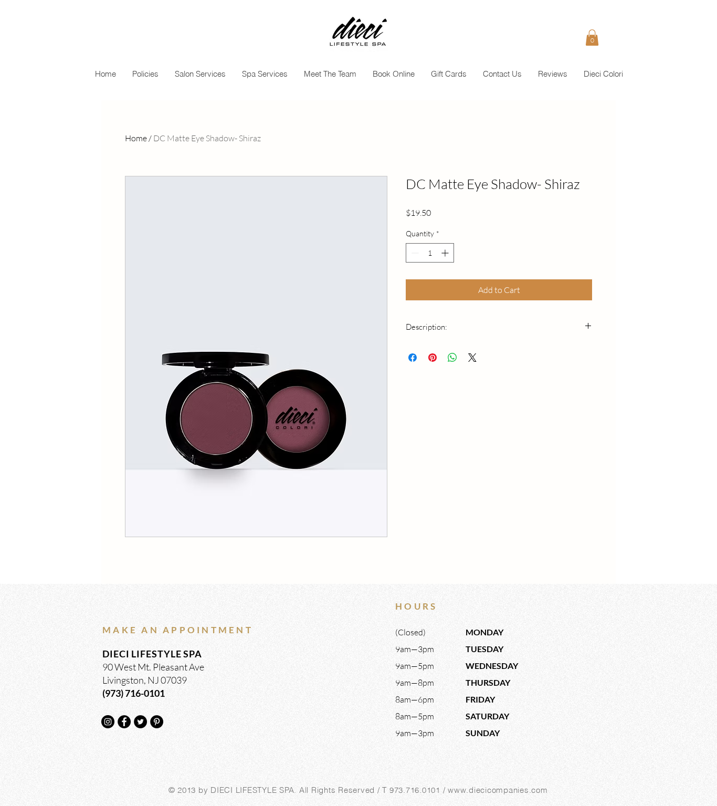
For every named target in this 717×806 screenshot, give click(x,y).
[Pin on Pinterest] (432, 357)
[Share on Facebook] (412, 357)
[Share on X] (472, 357)
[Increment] (445, 253)
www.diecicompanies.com (498, 790)
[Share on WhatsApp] (452, 357)
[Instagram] (107, 721)
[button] (592, 37)
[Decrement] (413, 253)
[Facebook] (124, 721)
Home (136, 138)
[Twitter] (140, 721)
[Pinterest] (156, 721)
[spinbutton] (429, 253)
